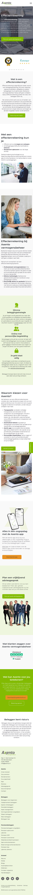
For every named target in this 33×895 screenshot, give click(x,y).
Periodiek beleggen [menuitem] (7, 807)
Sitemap (25, 885)
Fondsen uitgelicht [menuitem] (7, 870)
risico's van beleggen (12, 730)
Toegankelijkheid (5, 886)
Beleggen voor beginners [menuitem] (9, 800)
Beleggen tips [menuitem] (5, 819)
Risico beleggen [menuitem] (6, 816)
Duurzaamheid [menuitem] (5, 779)
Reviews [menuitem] (3, 784)
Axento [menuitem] (3, 769)
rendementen (18, 323)
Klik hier (5, 546)
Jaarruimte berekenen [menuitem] (8, 842)
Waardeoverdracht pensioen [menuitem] (10, 840)
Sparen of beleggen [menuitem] (7, 805)
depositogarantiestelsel (18, 368)
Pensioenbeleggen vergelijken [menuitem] (10, 828)
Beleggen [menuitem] (4, 797)
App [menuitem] (2, 781)
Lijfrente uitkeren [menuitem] (6, 849)
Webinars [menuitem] (4, 868)
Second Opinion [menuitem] (6, 788)
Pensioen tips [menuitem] (5, 847)
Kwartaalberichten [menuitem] (7, 865)
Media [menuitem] (3, 861)
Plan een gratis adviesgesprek (12, 39)
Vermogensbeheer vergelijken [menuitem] (10, 812)
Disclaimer (19, 885)
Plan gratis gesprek (30, 447)
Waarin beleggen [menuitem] (6, 814)
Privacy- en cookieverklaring (8, 885)
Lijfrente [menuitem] (3, 833)
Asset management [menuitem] (7, 809)
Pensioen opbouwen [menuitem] (7, 830)
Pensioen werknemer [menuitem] (7, 837)
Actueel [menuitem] (3, 855)
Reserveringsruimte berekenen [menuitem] (10, 844)
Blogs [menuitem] (3, 863)
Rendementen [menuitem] (5, 777)
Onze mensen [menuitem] (5, 772)
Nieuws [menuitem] (3, 858)
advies (8, 344)
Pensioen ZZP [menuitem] (5, 835)
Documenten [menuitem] (5, 774)
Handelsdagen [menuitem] (5, 872)
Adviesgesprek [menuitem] (5, 786)
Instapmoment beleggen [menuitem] (9, 802)
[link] (6, 3)
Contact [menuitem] (3, 791)
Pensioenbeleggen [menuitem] (7, 825)
